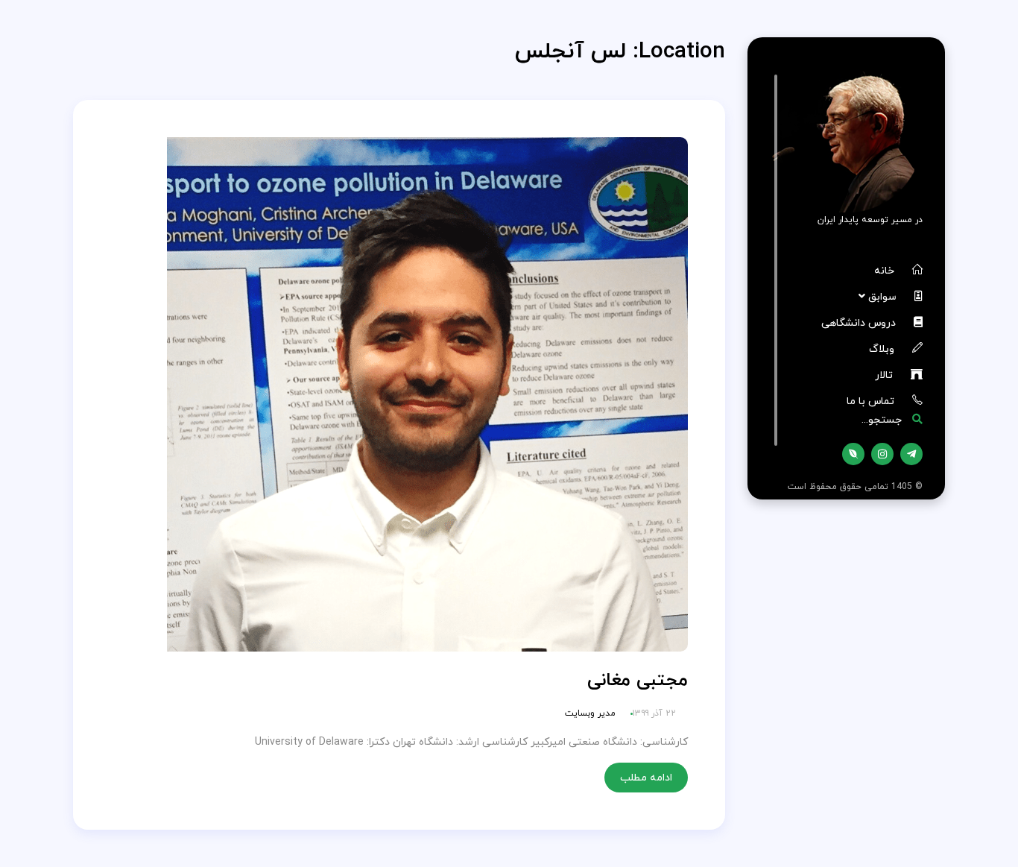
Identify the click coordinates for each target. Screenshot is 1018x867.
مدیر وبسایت (590, 713)
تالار (885, 374)
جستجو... (883, 419)
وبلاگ (883, 348)
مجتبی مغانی (637, 679)
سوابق (884, 296)
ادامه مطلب (646, 777)
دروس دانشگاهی (860, 322)
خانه (885, 270)
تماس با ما (872, 400)
